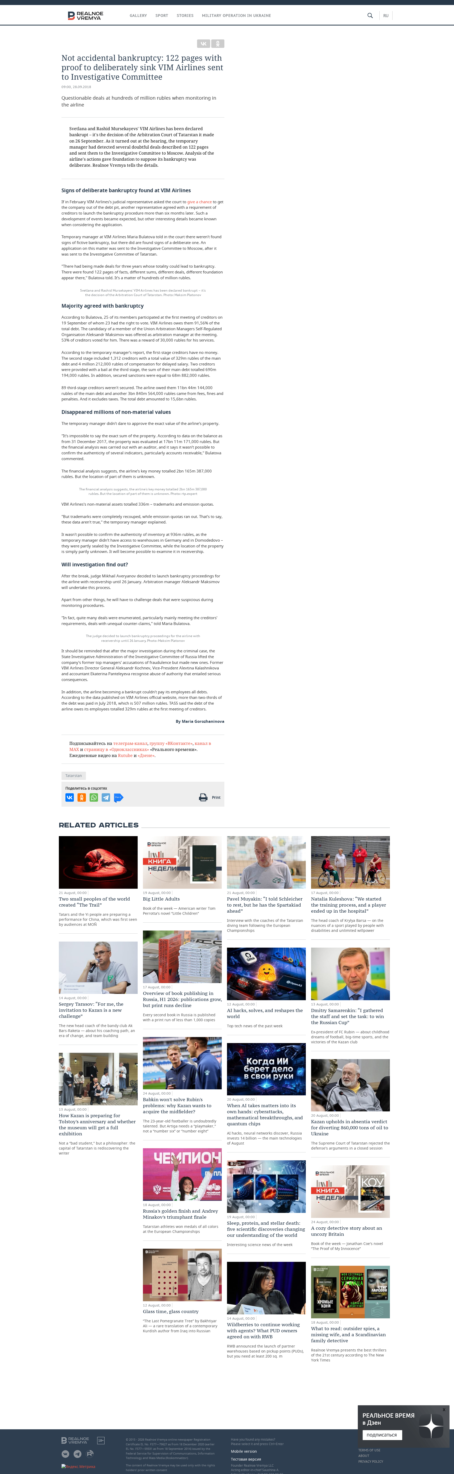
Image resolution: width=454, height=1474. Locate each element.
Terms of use (369, 1450)
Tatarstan (73, 775)
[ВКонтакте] (203, 43)
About (363, 1456)
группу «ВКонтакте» (171, 743)
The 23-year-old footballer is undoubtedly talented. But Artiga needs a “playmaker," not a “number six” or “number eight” (179, 1115)
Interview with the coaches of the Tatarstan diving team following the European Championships (265, 914)
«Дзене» (146, 755)
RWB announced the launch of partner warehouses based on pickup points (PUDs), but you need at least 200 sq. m (265, 1340)
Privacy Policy (370, 1461)
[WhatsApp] (94, 797)
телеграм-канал (130, 743)
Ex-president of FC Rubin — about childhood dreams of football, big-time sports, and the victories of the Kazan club (350, 1025)
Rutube (125, 755)
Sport (162, 15)
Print (216, 797)
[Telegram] (106, 797)
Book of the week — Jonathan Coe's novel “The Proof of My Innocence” (347, 1238)
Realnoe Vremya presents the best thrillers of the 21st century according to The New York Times (348, 1344)
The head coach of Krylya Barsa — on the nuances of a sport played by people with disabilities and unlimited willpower (348, 914)
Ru (386, 15)
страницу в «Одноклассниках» (116, 749)
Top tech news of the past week (265, 1017)
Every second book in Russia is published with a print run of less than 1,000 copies (182, 1006)
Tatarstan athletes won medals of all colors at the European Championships (180, 1221)
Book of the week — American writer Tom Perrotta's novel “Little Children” (179, 906)
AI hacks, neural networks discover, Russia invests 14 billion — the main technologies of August (265, 1124)
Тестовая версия (246, 1459)
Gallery (138, 15)
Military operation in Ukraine (236, 15)
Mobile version (244, 1451)
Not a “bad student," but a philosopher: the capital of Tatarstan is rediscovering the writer (97, 1134)
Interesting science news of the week (266, 1233)
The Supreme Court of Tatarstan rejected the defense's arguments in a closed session (350, 1135)
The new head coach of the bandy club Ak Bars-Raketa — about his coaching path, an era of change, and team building (97, 1019)
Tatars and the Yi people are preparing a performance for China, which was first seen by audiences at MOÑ (98, 911)
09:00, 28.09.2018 (76, 87)
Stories (185, 15)
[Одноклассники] (217, 43)
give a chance (199, 201)
